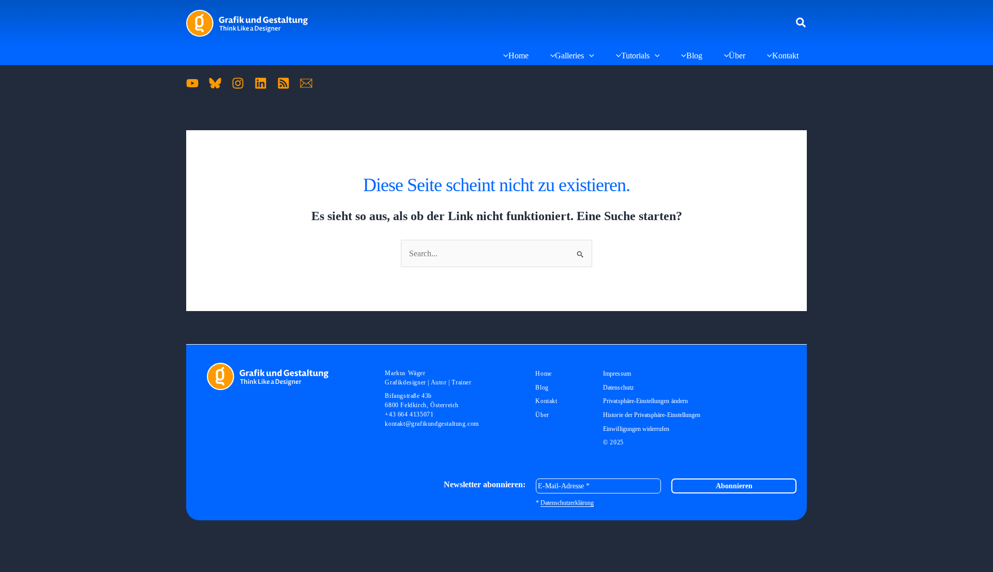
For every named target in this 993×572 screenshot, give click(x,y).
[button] (801, 23)
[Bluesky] (215, 83)
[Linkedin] (260, 83)
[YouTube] (192, 83)
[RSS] (283, 83)
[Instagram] (238, 83)
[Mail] (306, 83)
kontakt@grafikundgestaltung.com (432, 423)
